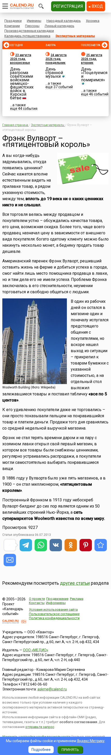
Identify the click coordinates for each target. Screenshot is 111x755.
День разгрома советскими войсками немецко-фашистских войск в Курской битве (22, 83)
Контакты (37, 603)
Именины (34, 21)
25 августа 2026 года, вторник (91, 59)
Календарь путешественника (27, 36)
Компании (12, 26)
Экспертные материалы (75, 36)
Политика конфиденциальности (54, 618)
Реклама (76, 599)
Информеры (56, 603)
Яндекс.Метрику (91, 741)
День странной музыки (54, 73)
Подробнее (41, 750)
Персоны (32, 26)
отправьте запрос (39, 727)
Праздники (13, 21)
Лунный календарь (59, 26)
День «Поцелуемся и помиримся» (94, 74)
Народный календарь (63, 21)
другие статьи (75, 583)
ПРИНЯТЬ (70, 750)
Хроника (92, 21)
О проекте (37, 599)
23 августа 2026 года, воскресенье (20, 59)
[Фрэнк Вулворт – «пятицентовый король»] (100, 545)
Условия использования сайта (53, 609)
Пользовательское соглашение (54, 614)
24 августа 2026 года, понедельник (56, 59)
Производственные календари (29, 31)
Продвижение (57, 599)
